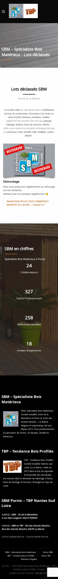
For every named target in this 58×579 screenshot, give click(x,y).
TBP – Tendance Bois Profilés (20, 556)
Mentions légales (29, 559)
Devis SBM (48, 552)
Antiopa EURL (42, 573)
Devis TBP (46, 556)
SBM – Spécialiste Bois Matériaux (20, 552)
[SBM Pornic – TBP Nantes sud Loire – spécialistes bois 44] (23, 10)
